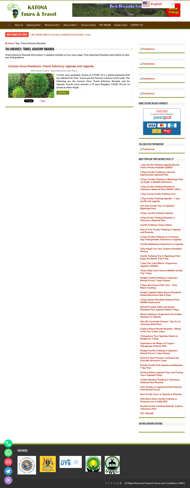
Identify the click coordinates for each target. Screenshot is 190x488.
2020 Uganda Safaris (40, 71)
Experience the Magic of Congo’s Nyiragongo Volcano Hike (157, 344)
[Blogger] (120, 483)
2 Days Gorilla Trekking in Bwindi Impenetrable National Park (157, 173)
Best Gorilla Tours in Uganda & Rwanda (161, 394)
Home (9, 25)
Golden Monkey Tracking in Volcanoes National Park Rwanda (160, 381)
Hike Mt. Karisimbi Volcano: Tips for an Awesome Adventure (160, 322)
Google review (120, 25)
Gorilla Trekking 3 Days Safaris (156, 225)
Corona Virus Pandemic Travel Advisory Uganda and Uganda (51, 66)
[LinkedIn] (114, 483)
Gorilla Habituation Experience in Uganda (161, 244)
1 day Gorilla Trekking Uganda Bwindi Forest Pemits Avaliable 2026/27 (159, 166)
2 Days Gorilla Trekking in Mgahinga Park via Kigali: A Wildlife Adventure (161, 180)
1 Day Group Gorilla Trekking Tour (158, 194)
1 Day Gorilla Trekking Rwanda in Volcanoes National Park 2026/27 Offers (160, 188)
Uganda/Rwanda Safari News (64, 71)
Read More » (62, 93)
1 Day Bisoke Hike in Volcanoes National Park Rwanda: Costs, (60, 34)
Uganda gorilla (33, 25)
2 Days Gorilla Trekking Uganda (156, 213)
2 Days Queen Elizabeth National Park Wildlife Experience (159, 301)
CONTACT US (137, 25)
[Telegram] (8, 471)
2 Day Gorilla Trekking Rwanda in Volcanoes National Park (157, 219)
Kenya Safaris (70, 25)
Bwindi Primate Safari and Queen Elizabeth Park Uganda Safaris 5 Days (159, 308)
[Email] (8, 462)
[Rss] (106, 483)
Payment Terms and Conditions (161, 483)
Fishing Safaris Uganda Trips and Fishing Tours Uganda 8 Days (161, 373)
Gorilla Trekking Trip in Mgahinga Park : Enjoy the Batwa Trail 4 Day (160, 257)
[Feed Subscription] (132, 49)
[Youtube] (117, 483)
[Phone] (8, 443)
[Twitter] (111, 483)
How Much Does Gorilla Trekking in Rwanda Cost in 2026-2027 (158, 400)
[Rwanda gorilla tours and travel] (126, 10)
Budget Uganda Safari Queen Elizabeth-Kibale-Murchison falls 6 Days (161, 293)
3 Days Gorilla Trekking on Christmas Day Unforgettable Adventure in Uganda (161, 238)
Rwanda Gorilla (52, 25)
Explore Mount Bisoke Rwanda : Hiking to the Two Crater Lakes (160, 330)
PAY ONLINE (105, 25)
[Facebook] (109, 483)
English (156, 4)
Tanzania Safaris (88, 25)
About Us (19, 25)
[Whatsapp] (8, 453)
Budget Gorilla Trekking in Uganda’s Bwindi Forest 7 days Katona (159, 279)
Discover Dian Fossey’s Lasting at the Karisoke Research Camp (159, 359)
